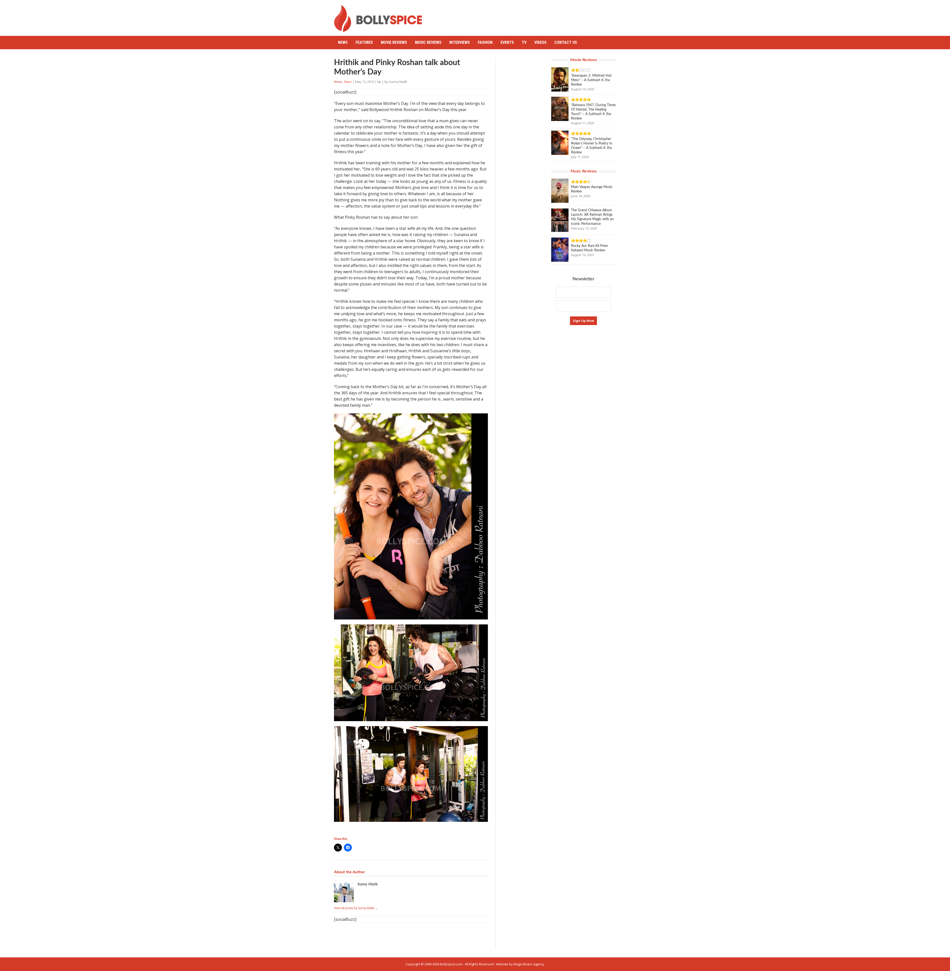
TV (524, 42)
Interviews (459, 42)
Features (364, 42)
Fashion (485, 42)
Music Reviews (428, 42)
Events (507, 42)
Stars (348, 81)
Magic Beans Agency (529, 964)
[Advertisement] (526, 16)
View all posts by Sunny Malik (356, 908)
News (343, 42)
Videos (540, 42)
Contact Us (565, 42)
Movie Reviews (394, 42)
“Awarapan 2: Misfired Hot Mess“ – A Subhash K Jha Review (591, 80)
